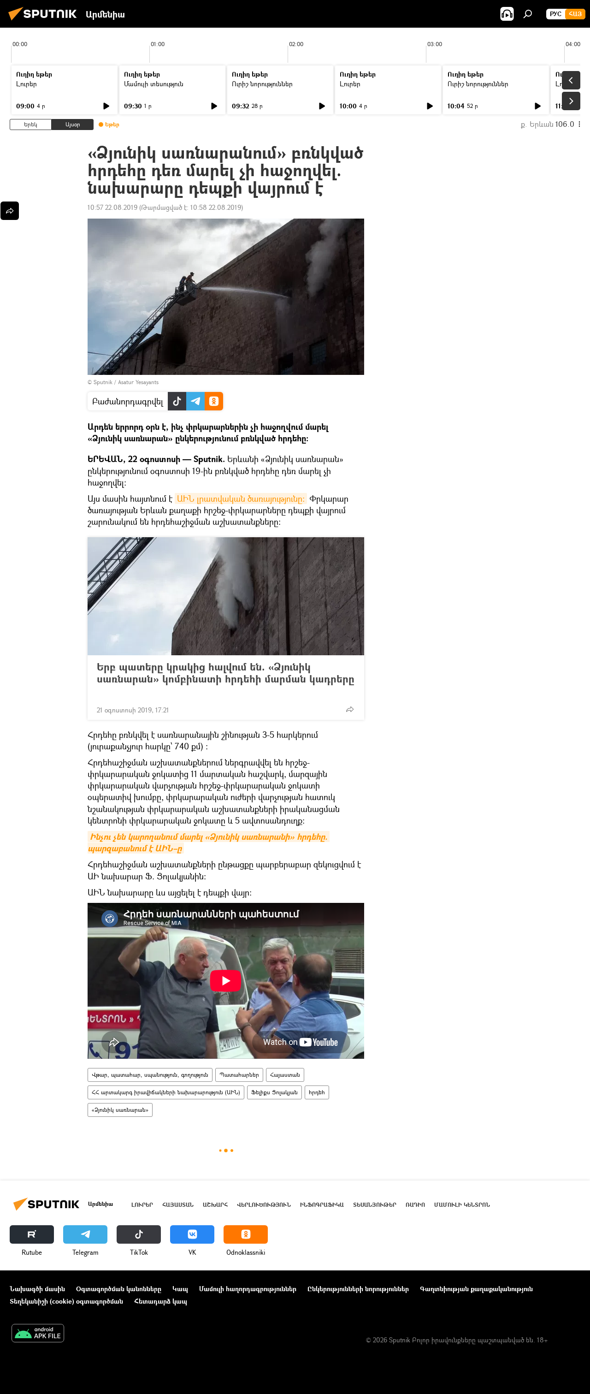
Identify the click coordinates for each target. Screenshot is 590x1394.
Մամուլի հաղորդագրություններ (247, 1288)
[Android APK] (37, 1334)
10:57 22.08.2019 (112, 207)
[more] (350, 709)
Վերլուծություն (264, 1205)
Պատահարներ (239, 1075)
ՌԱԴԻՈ (415, 1205)
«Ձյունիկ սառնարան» (120, 1110)
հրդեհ (317, 1092)
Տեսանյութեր (374, 1205)
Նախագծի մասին (37, 1288)
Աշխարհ (215, 1205)
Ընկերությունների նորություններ (358, 1288)
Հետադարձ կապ (160, 1301)
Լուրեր (26, 83)
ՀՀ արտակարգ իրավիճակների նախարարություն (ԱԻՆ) (166, 1092)
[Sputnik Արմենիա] (45, 21)
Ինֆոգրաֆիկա (322, 1205)
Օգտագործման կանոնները (118, 1288)
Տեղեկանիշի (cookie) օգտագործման (66, 1301)
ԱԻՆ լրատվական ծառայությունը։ (241, 498)
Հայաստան (285, 1075)
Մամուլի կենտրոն (462, 1205)
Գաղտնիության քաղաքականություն (476, 1288)
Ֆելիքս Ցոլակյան (274, 1092)
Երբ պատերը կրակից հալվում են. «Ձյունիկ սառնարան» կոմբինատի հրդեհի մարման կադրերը (225, 673)
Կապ (180, 1288)
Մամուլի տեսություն (153, 83)
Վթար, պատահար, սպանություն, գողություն (150, 1075)
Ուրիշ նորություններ (262, 83)
